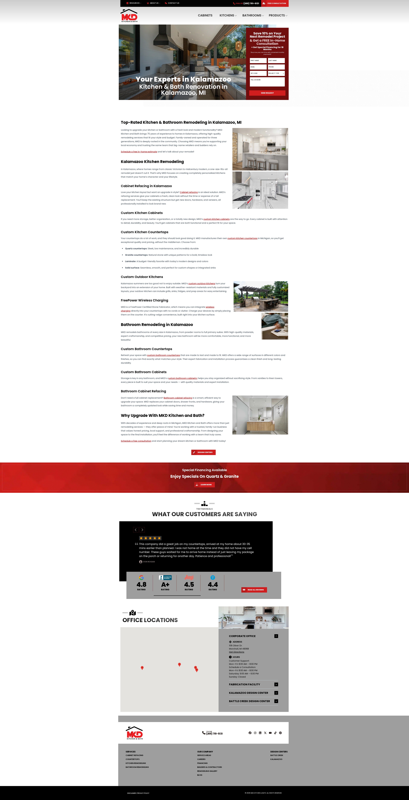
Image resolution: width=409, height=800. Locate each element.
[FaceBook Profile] (250, 733)
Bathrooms (251, 15)
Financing (202, 763)
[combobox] (276, 73)
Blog (199, 775)
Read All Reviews (256, 590)
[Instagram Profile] (255, 733)
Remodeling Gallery (207, 771)
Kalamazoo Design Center (248, 693)
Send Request (267, 93)
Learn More (206, 484)
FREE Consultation (277, 3)
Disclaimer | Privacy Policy (138, 793)
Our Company (205, 751)
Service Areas (204, 755)
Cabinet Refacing (134, 755)
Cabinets (205, 15)
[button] (177, 595)
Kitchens (227, 15)
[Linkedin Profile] (260, 733)
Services (130, 751)
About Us (154, 3)
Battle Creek (276, 755)
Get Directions (236, 651)
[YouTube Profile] (270, 733)
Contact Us (173, 3)
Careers (201, 759)
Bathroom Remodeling (137, 767)
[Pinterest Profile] (280, 733)
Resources (134, 3)
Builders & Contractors (209, 767)
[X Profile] (265, 733)
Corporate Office (242, 636)
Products (277, 15)
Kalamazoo (276, 759)
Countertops (132, 759)
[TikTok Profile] (275, 733)
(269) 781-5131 (214, 733)
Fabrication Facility (244, 684)
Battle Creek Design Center (249, 701)
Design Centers (205, 452)
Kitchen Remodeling (136, 763)
